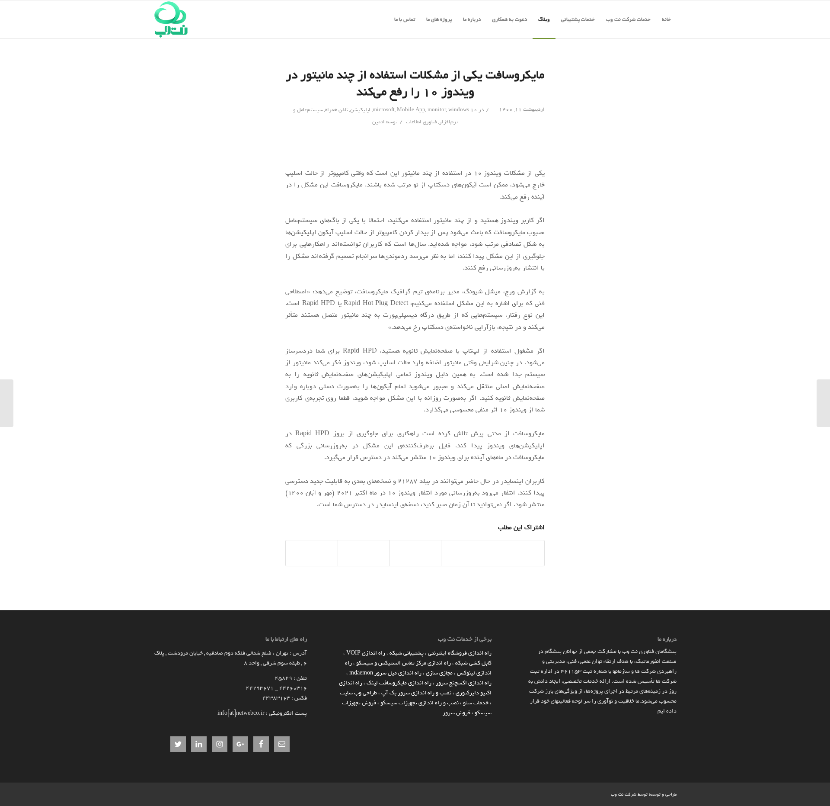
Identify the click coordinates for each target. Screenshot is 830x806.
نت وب (617, 794)
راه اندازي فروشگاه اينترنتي (460, 653)
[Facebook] (591, 793)
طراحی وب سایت (358, 692)
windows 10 (462, 110)
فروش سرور (456, 712)
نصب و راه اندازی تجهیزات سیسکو (419, 702)
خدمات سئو (475, 702)
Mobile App (411, 110)
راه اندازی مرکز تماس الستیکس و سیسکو (403, 663)
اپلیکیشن (360, 110)
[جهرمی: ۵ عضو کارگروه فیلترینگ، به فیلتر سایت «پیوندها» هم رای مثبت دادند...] (823, 403)
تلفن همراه (336, 110)
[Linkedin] (604, 793)
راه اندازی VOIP (365, 653)
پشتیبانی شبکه (406, 653)
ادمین (378, 122)
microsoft (384, 110)
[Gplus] (578, 793)
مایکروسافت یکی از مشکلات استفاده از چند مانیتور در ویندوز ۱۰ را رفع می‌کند (415, 83)
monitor (437, 110)
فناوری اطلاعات (421, 122)
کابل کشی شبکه (473, 663)
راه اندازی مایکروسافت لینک (399, 682)
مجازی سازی (439, 673)
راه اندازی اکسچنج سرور (464, 682)
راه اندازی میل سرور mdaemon (385, 673)
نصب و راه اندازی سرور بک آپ (416, 692)
